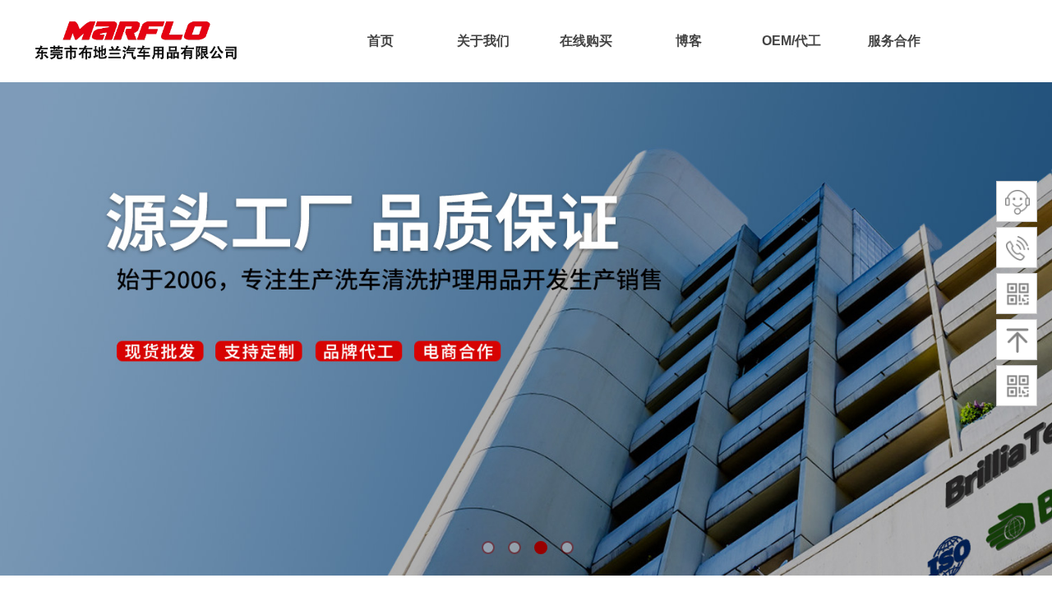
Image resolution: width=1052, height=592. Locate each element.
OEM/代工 (791, 41)
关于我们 (483, 41)
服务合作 (894, 41)
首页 (380, 41)
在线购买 (586, 41)
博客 (689, 41)
